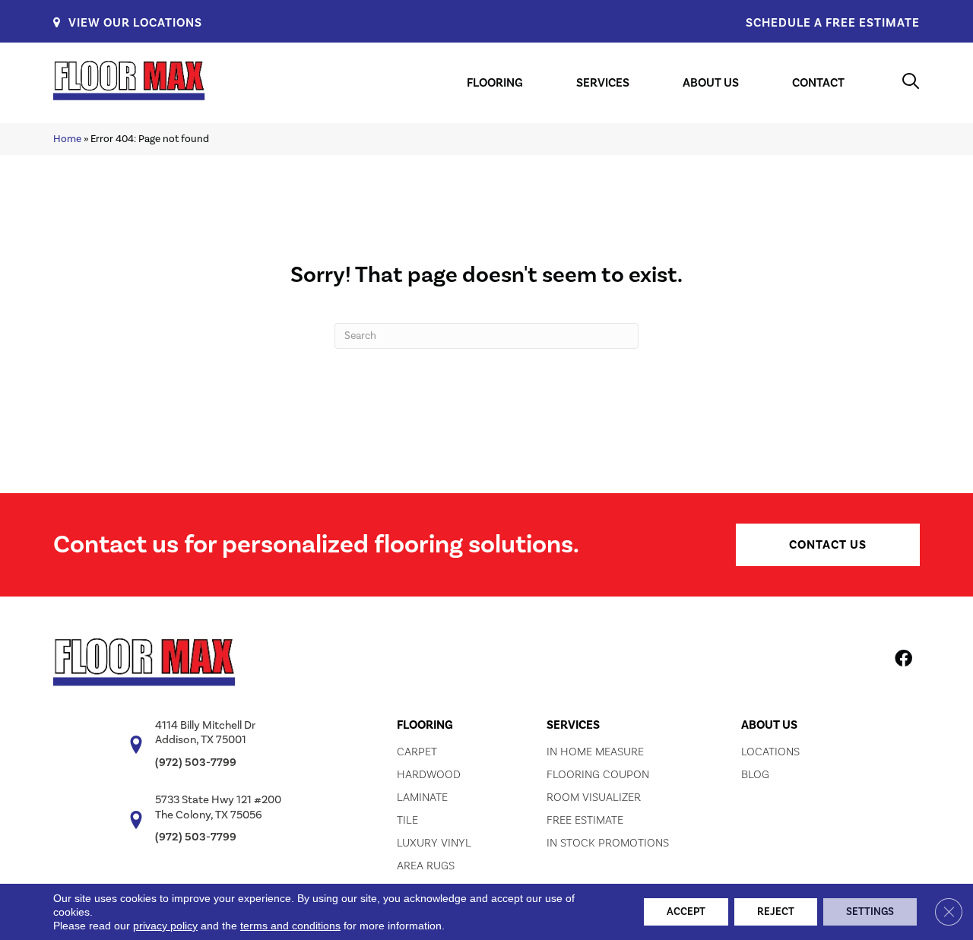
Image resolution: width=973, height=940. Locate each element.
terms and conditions (290, 925)
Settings (870, 912)
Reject (775, 912)
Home (67, 138)
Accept (686, 912)
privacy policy (165, 925)
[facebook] (903, 661)
